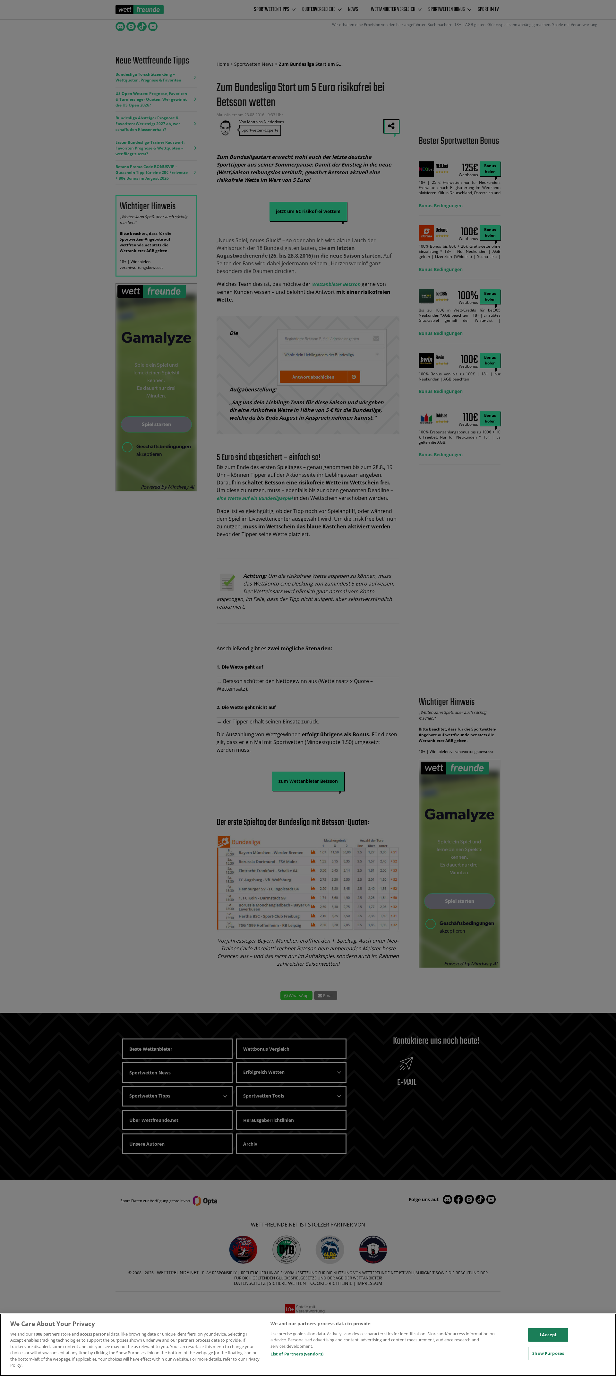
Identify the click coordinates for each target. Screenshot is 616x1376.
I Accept (548, 1335)
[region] (308, 1344)
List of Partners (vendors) (296, 1354)
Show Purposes (548, 1353)
